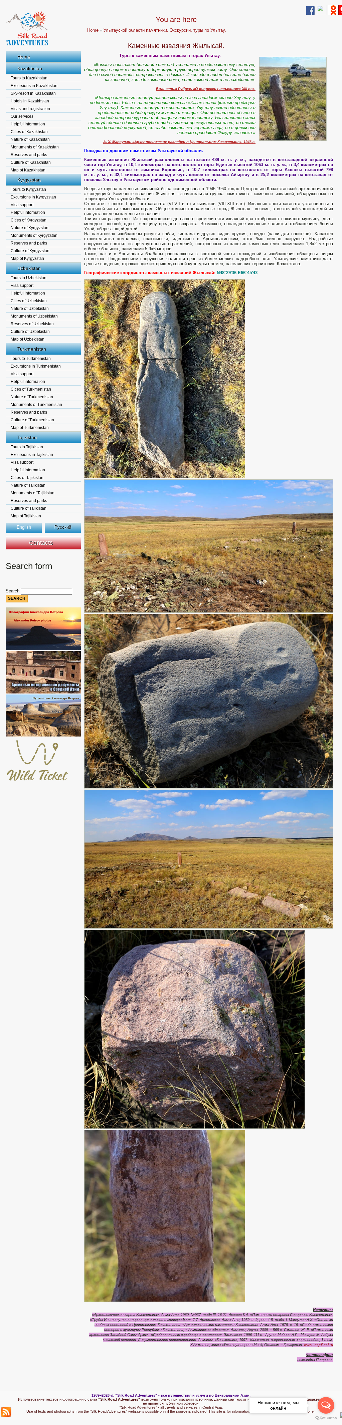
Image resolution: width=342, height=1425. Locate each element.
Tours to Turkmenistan (31, 358)
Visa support (22, 204)
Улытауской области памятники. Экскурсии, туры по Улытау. (165, 30)
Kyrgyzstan (29, 179)
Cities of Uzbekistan (29, 301)
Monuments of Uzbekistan (34, 316)
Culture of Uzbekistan (30, 331)
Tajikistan (27, 437)
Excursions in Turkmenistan (36, 366)
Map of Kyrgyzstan (27, 258)
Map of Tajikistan (26, 516)
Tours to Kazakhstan (29, 78)
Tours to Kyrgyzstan (28, 189)
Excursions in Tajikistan (32, 454)
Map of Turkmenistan (30, 427)
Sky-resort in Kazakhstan (33, 93)
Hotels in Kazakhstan (30, 101)
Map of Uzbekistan (27, 339)
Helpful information (28, 124)
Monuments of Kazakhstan (35, 147)
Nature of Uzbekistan (30, 308)
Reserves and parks (29, 154)
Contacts (41, 542)
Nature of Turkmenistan (32, 397)
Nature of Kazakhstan (30, 139)
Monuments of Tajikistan (32, 493)
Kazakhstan (29, 68)
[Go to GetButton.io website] (326, 1418)
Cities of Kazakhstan (29, 131)
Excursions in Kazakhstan (34, 85)
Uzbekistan (29, 268)
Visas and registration (30, 108)
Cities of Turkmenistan (31, 389)
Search (13, 590)
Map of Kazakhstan (28, 170)
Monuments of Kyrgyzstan (34, 235)
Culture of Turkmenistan (32, 420)
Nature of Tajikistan (28, 485)
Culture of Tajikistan (28, 508)
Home (23, 56)
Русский (62, 527)
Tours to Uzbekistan (28, 278)
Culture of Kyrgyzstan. (30, 251)
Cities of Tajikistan (27, 477)
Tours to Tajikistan (27, 447)
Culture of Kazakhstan (31, 162)
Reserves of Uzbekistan (32, 324)
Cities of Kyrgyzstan (28, 220)
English (24, 527)
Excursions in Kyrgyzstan (33, 197)
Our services (22, 116)
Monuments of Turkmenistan (36, 404)
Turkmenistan (31, 349)
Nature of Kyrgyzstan (29, 227)
